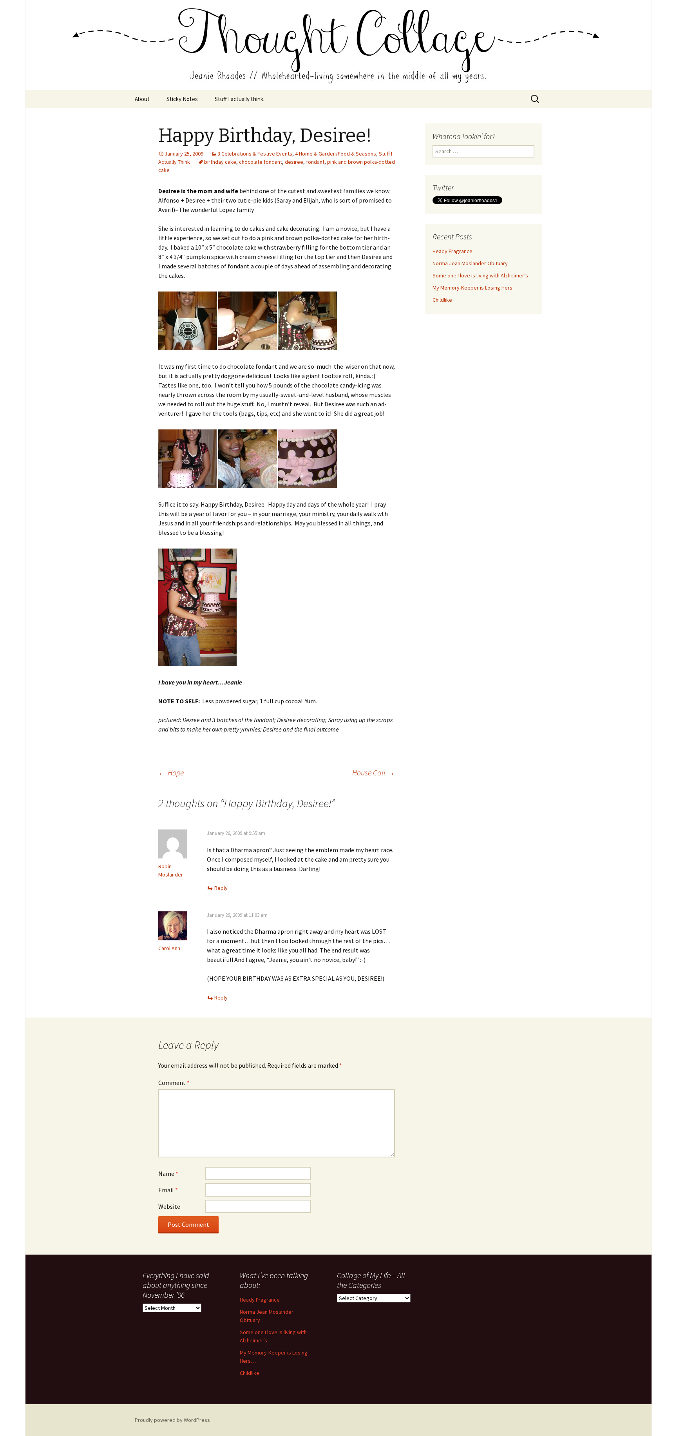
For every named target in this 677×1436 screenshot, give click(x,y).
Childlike (442, 299)
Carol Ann (169, 948)
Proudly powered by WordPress (172, 1419)
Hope (171, 772)
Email (168, 1190)
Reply (221, 887)
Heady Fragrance (452, 251)
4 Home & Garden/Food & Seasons (335, 153)
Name (168, 1173)
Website (169, 1206)
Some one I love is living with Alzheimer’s (480, 275)
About (142, 99)
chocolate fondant (260, 161)
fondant (315, 161)
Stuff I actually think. (239, 99)
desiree (294, 161)
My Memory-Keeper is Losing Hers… (475, 287)
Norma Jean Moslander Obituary (470, 263)
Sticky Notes (182, 99)
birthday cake (220, 161)
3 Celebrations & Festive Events (254, 153)
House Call (373, 772)
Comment (174, 1083)
